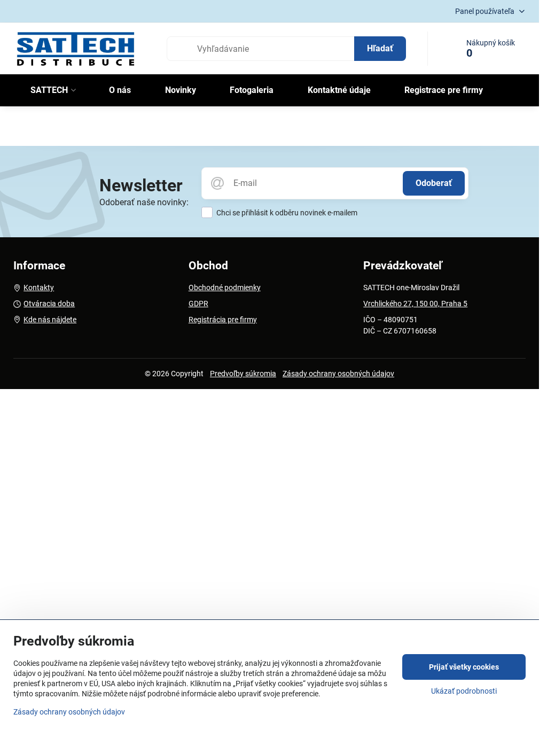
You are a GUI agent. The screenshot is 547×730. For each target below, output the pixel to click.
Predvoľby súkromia (243, 373)
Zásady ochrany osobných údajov (338, 373)
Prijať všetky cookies (464, 667)
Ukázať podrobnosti (464, 691)
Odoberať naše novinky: (144, 202)
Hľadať (380, 48)
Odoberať (434, 183)
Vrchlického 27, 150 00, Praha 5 (415, 303)
